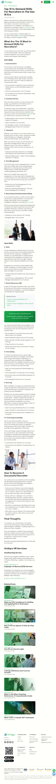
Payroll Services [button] (33, 751)
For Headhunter (21, 747)
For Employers (32, 734)
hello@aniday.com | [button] (12, 768)
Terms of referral (21, 753)
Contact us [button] (7, 739)
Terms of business (33, 739)
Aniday (21, 35)
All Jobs (19, 737)
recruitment (27, 27)
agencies (27, 202)
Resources (32, 747)
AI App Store (32, 753)
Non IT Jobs (20, 741)
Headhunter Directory (46, 737)
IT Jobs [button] (19, 739)
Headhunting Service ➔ (11, 564)
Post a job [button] (31, 737)
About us (6, 737)
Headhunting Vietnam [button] (46, 742)
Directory (43, 734)
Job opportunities (21, 734)
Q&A (18, 755)
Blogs (30, 749)
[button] (9, 757)
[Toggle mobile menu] (53, 2)
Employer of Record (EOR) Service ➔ (15, 578)
